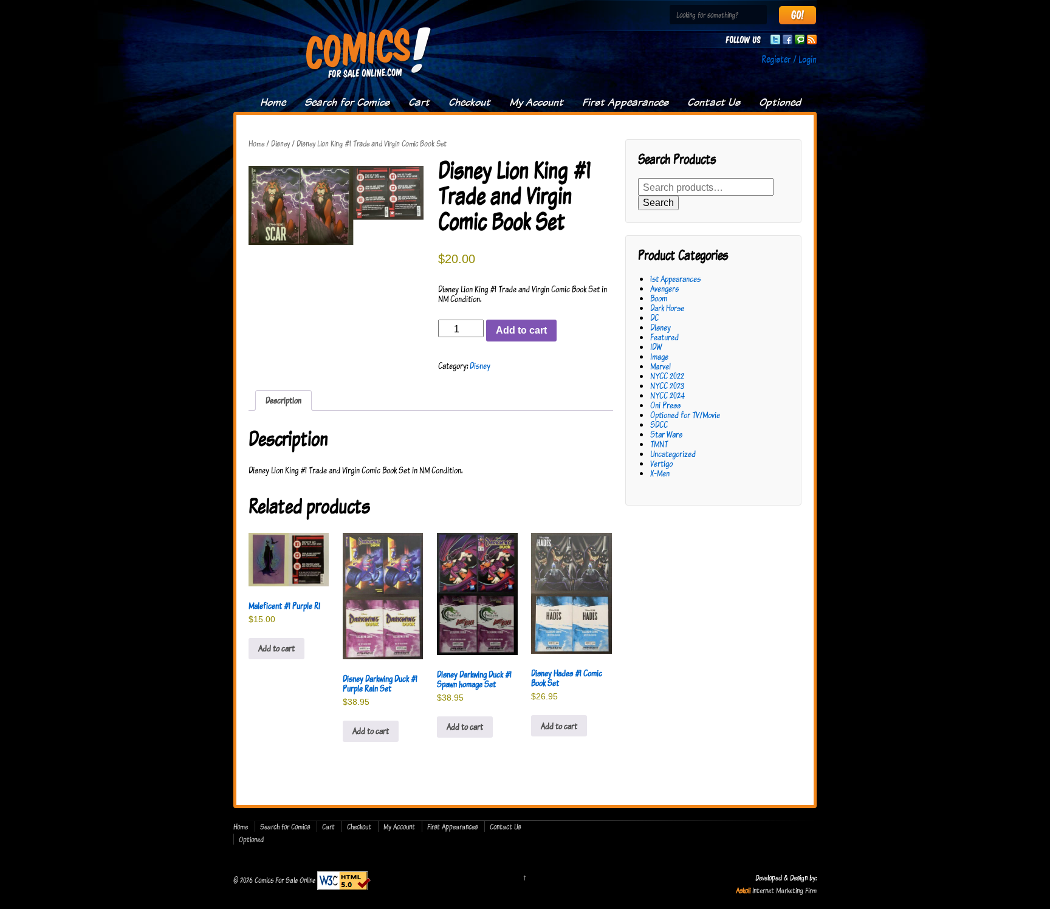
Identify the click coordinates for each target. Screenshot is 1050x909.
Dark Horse (667, 307)
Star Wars (666, 434)
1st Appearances (675, 278)
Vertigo (661, 463)
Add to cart (521, 330)
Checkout (469, 102)
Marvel (660, 366)
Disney (280, 143)
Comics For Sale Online (285, 879)
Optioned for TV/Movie (685, 414)
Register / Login (789, 59)
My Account (536, 102)
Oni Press (665, 405)
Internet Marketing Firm (784, 890)
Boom (658, 298)
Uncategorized (673, 453)
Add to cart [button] (276, 648)
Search (658, 202)
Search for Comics (346, 102)
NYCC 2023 (667, 385)
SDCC (659, 424)
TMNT (659, 443)
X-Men (660, 473)
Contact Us (713, 102)
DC (654, 317)
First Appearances (625, 102)
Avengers (664, 288)
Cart (419, 102)
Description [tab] (283, 400)
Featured (664, 337)
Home (273, 102)
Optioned (780, 102)
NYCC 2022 (667, 375)
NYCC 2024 (667, 395)
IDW (656, 346)
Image (659, 356)
